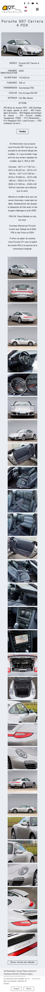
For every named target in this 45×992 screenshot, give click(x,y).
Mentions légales (26, 974)
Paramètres (36, 979)
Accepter (16, 989)
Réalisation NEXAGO (11, 974)
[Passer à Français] (26, 11)
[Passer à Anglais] (26, 7)
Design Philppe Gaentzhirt (26, 971)
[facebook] (24, 3)
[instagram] (28, 3)
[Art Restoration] (12, 7)
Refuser (28, 989)
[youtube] (33, 3)
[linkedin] (37, 3)
